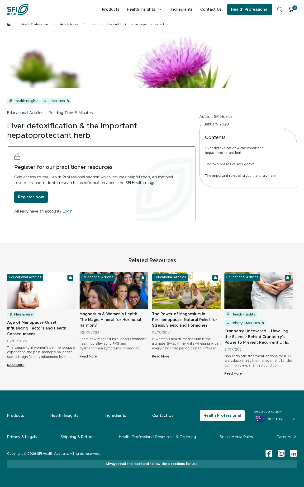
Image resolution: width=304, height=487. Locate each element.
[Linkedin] (293, 453)
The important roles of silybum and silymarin (240, 175)
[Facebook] (269, 454)
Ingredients (182, 9)
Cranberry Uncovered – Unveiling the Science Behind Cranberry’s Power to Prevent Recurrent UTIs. (256, 336)
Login (67, 211)
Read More (15, 365)
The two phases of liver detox (229, 164)
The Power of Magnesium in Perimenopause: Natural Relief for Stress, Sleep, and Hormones (184, 319)
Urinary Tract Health (248, 323)
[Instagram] (281, 454)
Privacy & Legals (22, 437)
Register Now (31, 197)
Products (110, 9)
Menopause (23, 314)
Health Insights (141, 9)
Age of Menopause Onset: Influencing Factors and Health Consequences (36, 328)
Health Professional (249, 9)
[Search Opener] (279, 9)
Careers (283, 437)
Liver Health (59, 101)
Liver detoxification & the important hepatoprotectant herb (234, 151)
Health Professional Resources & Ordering (157, 437)
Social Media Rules (236, 437)
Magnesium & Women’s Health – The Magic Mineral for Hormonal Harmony (110, 319)
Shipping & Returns (78, 437)
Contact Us (211, 9)
